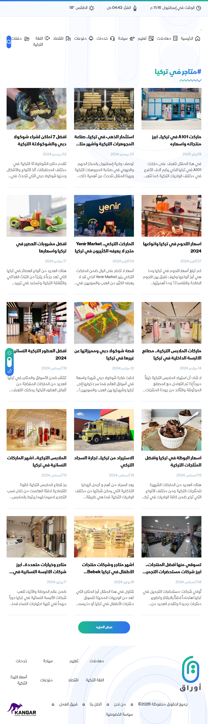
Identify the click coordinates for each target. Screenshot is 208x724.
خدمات (21, 661)
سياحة (48, 661)
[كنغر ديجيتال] (22, 709)
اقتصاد (73, 680)
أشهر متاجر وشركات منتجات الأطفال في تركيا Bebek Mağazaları (108, 572)
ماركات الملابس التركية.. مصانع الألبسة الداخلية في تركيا (171, 355)
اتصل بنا (96, 705)
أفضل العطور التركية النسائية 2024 (38, 355)
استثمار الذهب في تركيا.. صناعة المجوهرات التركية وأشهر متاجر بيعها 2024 (104, 144)
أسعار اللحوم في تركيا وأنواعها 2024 (172, 248)
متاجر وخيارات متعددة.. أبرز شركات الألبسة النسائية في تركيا (39, 572)
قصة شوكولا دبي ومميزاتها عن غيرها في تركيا (104, 355)
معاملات (97, 661)
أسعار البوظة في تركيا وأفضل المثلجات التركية (173, 462)
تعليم (74, 661)
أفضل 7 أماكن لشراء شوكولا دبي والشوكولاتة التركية (40, 141)
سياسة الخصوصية (119, 715)
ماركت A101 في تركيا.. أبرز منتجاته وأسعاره (176, 141)
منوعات (46, 680)
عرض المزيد (104, 627)
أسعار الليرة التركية (18, 680)
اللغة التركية (95, 680)
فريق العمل (68, 705)
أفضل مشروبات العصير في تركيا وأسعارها (41, 248)
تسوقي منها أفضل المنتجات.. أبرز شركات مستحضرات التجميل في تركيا (172, 572)
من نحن (120, 705)
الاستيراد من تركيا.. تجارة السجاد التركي (104, 462)
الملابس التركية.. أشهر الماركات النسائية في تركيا (36, 462)
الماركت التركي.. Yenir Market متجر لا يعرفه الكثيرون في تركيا (104, 248)
